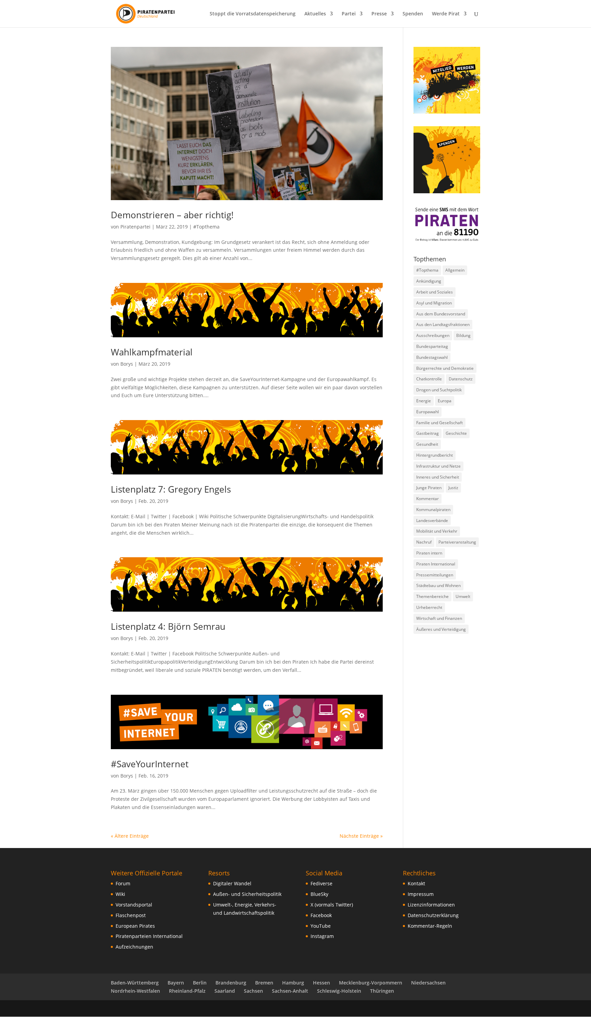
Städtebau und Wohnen (438, 585)
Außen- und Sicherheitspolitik (247, 894)
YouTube (321, 926)
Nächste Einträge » (361, 836)
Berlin (200, 982)
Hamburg (293, 982)
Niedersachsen (428, 982)
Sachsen (253, 991)
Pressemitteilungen (434, 575)
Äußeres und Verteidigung (441, 629)
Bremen (264, 982)
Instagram (322, 936)
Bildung (463, 335)
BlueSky (319, 894)
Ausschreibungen (432, 335)
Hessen (321, 982)
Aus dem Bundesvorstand (440, 314)
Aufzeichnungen (134, 946)
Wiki (120, 894)
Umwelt (463, 596)
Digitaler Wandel (232, 883)
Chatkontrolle (429, 379)
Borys (126, 364)
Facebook (321, 915)
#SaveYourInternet (149, 764)
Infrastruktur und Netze (438, 466)
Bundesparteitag (432, 346)
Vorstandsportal (134, 904)
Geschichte (456, 433)
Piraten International (435, 564)
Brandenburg (230, 982)
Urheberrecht (429, 607)
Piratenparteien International (149, 936)
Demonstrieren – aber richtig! (172, 215)
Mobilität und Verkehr (436, 531)
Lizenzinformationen (431, 904)
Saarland (224, 991)
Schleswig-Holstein (339, 991)
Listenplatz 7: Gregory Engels (171, 489)
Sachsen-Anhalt (290, 991)
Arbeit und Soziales (434, 292)
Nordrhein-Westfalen (135, 991)
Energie (423, 401)
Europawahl (427, 412)
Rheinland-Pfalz (187, 991)
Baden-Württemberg (135, 982)
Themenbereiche (432, 596)
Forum (123, 883)
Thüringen (382, 991)
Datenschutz (461, 379)
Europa (444, 401)
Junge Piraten (429, 488)
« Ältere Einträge (130, 836)
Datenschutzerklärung (433, 915)
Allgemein (454, 270)
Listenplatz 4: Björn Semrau (168, 626)
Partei (349, 14)
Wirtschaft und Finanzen (439, 618)
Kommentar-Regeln (430, 926)
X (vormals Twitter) (332, 904)
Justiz (453, 488)
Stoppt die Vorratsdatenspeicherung (253, 14)
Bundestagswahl (432, 357)
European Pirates (135, 926)
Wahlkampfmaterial (152, 352)
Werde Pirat (446, 14)
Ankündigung (428, 281)
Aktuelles (315, 14)
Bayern (176, 982)
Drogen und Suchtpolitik (439, 390)
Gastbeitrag (427, 433)
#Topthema (206, 226)
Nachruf (424, 542)
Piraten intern (429, 553)
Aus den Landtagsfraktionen (443, 324)
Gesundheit (427, 444)
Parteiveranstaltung (457, 542)
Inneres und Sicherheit (437, 477)
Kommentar (427, 498)
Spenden (413, 14)
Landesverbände (432, 520)
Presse (379, 14)
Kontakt (416, 883)
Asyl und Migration (434, 303)
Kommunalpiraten (433, 509)
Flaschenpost (131, 915)
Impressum (421, 894)
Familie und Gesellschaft (439, 423)
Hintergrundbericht (434, 455)
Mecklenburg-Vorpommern (370, 982)
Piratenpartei (135, 226)
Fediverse (321, 883)
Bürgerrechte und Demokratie (445, 368)
